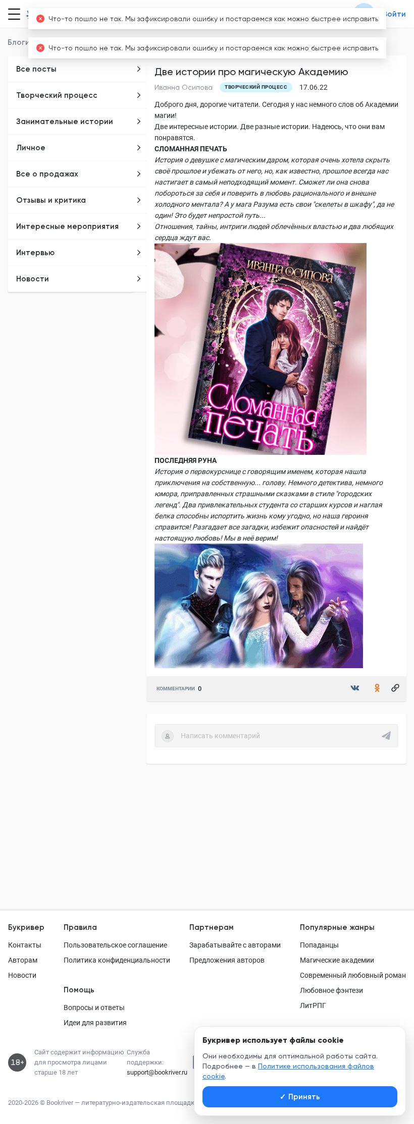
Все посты (36, 69)
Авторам (22, 960)
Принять (300, 1096)
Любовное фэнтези (331, 990)
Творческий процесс (56, 95)
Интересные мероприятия (67, 226)
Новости (32, 278)
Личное (30, 147)
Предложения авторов (227, 960)
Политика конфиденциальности (117, 960)
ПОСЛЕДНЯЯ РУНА (185, 460)
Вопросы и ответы (94, 1007)
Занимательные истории (64, 121)
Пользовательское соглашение (115, 945)
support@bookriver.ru (157, 1072)
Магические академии (337, 960)
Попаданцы (319, 945)
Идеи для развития (95, 1023)
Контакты (24, 945)
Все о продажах (47, 174)
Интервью (35, 252)
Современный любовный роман (353, 975)
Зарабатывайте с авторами (235, 945)
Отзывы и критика (51, 200)
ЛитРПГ (313, 1005)
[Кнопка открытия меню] (13, 14)
